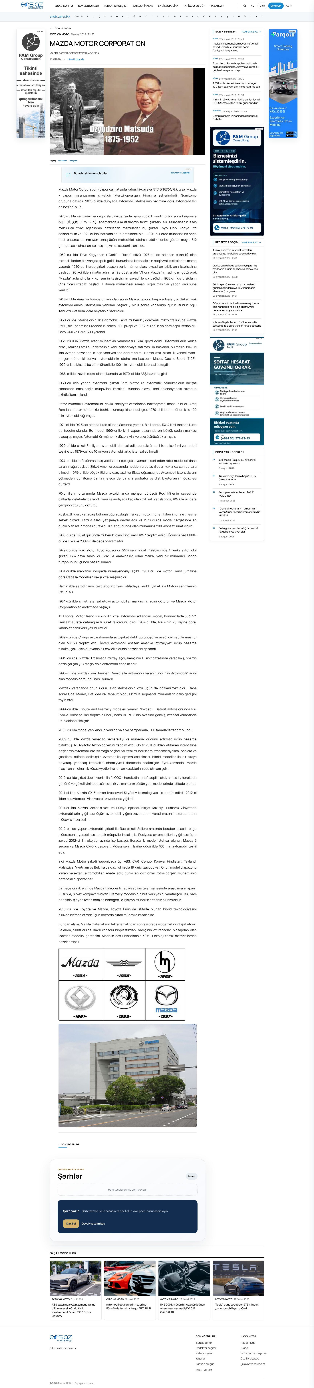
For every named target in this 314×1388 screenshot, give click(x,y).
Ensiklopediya (168, 5)
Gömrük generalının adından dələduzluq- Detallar (236, 117)
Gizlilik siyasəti (250, 1358)
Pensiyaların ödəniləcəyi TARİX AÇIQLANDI (236, 493)
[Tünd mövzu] (252, 5)
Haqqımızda (248, 1343)
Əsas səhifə (64, 5)
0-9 (76, 16)
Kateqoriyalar (142, 5)
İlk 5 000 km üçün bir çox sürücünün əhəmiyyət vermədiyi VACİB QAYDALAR (182, 1308)
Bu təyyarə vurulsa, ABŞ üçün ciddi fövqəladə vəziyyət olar (238, 529)
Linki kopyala (76, 59)
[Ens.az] (32, 6)
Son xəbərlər (88, 5)
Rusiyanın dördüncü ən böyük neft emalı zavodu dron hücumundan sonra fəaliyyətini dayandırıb (235, 47)
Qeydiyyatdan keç (93, 1223)
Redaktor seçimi (115, 5)
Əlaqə (244, 1348)
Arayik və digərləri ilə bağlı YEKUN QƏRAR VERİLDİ (237, 477)
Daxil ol (71, 1223)
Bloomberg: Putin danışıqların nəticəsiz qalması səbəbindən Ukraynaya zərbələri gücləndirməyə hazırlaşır (236, 67)
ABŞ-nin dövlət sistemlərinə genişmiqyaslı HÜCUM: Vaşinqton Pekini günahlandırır (236, 101)
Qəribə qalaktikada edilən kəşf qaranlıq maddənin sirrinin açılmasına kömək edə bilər (235, 269)
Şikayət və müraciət (253, 1364)
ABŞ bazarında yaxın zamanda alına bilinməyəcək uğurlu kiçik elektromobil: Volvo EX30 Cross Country (73, 1310)
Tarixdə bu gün (194, 5)
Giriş (262, 5)
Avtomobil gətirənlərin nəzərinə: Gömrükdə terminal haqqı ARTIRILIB (128, 1306)
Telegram (73, 160)
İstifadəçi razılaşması (254, 1353)
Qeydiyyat (276, 5)
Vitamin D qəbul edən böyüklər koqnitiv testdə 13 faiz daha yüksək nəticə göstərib (237, 323)
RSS (199, 1370)
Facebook (62, 160)
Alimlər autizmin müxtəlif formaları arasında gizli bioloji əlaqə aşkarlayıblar (234, 251)
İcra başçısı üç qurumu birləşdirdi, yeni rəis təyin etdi (237, 461)
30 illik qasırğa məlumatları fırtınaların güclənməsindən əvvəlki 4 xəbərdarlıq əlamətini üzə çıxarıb (234, 288)
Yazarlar (217, 5)
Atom (208, 1370)
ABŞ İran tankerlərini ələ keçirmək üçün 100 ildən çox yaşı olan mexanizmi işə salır (236, 84)
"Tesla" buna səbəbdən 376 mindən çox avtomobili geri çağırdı (237, 1306)
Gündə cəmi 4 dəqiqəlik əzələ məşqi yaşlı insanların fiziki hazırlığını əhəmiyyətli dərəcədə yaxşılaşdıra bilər (236, 307)
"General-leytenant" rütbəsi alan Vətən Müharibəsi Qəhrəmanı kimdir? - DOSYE (239, 512)
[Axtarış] (244, 5)
